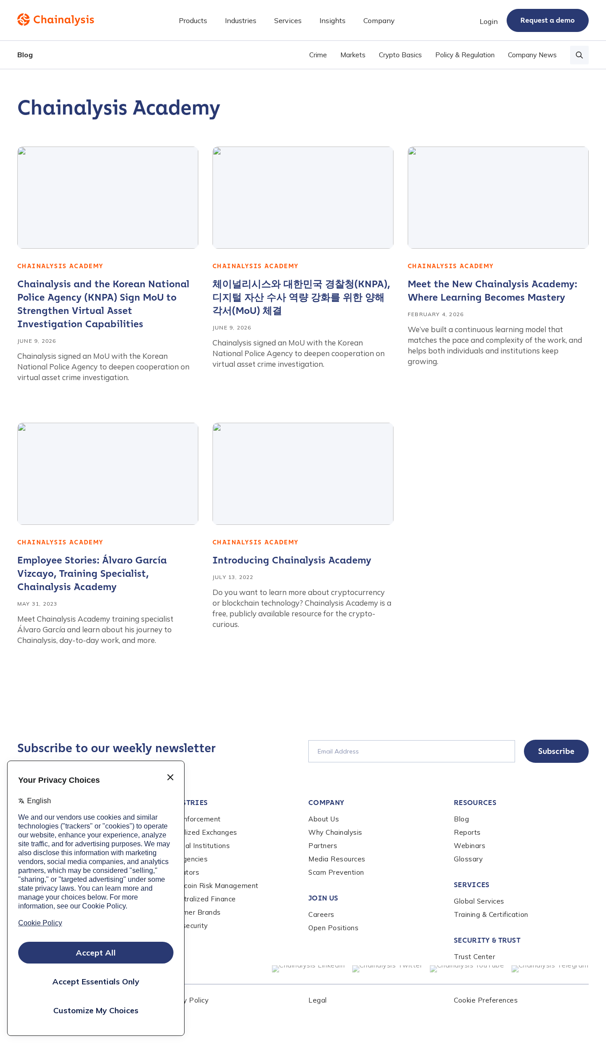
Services (472, 884)
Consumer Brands (192, 912)
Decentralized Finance (199, 899)
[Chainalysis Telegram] (550, 968)
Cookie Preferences (486, 1000)
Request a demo (547, 20)
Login (489, 21)
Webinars (469, 845)
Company (326, 802)
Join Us (323, 898)
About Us (323, 819)
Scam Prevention (336, 872)
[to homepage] (55, 19)
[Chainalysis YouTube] (467, 968)
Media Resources (337, 859)
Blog (25, 54)
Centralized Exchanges (200, 832)
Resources (475, 802)
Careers (321, 914)
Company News (532, 55)
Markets (353, 55)
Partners (322, 845)
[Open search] (579, 55)
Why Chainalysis (335, 832)
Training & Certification (491, 914)
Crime (318, 55)
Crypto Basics (400, 55)
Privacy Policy (186, 1000)
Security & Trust (487, 940)
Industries (185, 802)
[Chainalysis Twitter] (387, 968)
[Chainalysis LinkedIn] (308, 968)
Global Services (479, 901)
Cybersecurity (185, 925)
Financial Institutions (196, 845)
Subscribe (556, 751)
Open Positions (333, 928)
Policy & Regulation (465, 55)
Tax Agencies (185, 859)
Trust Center (474, 956)
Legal (317, 1000)
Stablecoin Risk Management (211, 885)
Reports (467, 832)
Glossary (468, 859)
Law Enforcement (192, 819)
